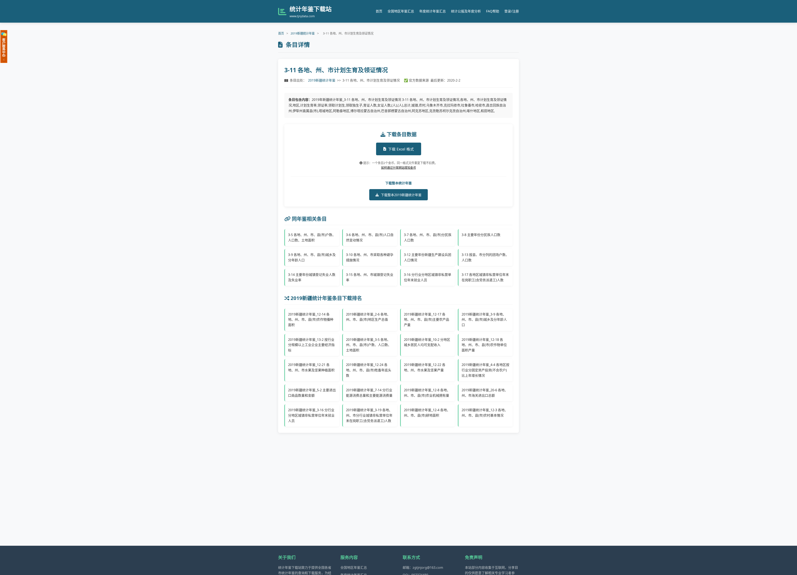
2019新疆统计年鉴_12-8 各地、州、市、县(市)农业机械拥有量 (427, 393)
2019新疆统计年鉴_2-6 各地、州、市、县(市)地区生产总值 (368, 317)
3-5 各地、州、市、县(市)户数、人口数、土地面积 (312, 237)
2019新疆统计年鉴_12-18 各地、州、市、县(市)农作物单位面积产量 (484, 344)
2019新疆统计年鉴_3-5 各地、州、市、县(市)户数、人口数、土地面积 (368, 344)
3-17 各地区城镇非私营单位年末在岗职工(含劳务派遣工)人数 (485, 277)
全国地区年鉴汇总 (400, 11)
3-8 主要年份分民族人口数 (481, 234)
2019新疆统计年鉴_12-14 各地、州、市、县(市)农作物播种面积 (310, 319)
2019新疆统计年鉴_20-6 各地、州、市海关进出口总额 (485, 393)
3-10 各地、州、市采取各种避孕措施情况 (369, 257)
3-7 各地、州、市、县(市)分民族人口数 (427, 237)
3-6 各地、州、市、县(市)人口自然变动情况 (370, 237)
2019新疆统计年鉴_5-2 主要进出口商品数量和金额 (312, 393)
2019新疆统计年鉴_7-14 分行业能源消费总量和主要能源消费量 (369, 393)
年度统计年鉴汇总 (432, 11)
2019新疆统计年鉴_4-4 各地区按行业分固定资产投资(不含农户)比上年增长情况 (485, 370)
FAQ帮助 (492, 11)
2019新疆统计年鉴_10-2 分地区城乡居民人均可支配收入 (427, 342)
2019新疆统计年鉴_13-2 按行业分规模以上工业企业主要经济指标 (311, 344)
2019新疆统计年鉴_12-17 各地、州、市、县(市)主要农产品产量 (426, 319)
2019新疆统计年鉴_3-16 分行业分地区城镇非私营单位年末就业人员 (311, 415)
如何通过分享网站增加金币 (398, 168)
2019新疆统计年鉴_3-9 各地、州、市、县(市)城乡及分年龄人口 (484, 319)
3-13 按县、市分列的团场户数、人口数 (485, 257)
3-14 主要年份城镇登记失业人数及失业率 (311, 277)
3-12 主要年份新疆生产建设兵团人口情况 (427, 257)
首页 (379, 11)
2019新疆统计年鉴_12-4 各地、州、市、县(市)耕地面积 (427, 413)
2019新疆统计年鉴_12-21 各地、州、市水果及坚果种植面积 (311, 367)
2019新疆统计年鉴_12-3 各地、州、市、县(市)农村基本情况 (485, 413)
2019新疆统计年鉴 (303, 33)
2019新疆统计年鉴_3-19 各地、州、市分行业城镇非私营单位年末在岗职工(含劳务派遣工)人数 (369, 415)
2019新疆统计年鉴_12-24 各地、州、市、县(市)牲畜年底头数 (368, 370)
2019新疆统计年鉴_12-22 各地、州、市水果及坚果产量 (424, 367)
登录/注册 (511, 11)
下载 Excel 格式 (401, 149)
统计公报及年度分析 (466, 11)
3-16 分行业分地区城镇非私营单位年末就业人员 (427, 277)
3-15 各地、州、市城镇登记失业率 (369, 277)
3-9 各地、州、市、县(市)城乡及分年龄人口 (312, 257)
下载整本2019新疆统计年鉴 (401, 195)
